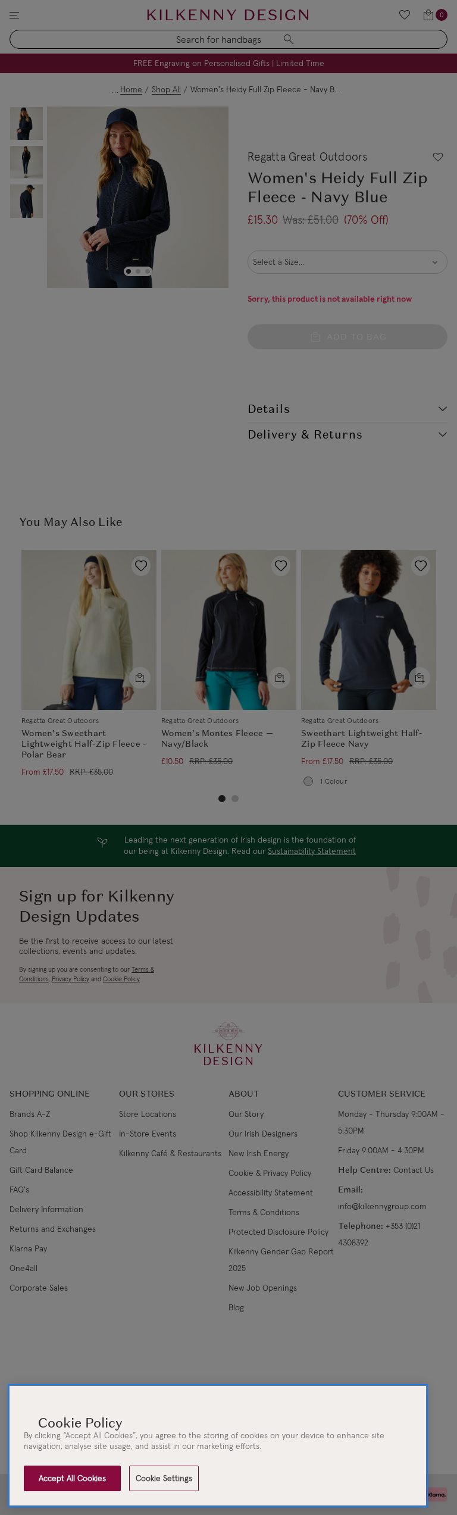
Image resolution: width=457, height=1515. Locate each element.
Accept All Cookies (72, 1478)
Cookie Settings (164, 1478)
